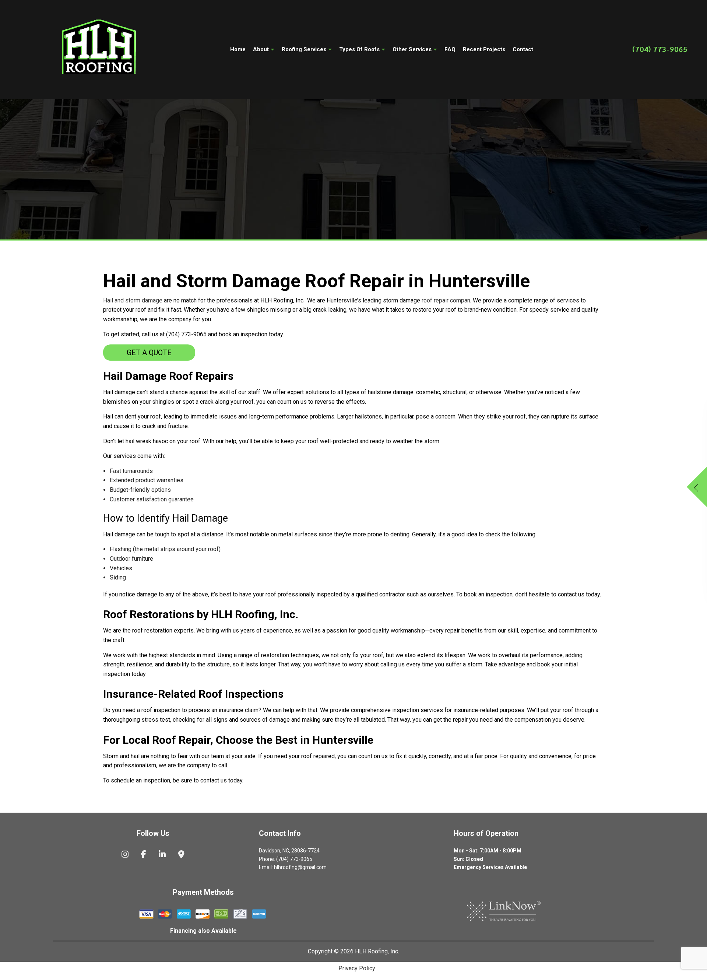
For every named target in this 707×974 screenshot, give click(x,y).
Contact (523, 49)
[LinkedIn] (162, 855)
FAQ (449, 49)
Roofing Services (304, 49)
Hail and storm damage (132, 300)
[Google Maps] (181, 855)
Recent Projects (484, 49)
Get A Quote (149, 352)
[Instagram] (125, 855)
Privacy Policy (356, 968)
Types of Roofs (359, 49)
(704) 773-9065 (659, 49)
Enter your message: (547, 506)
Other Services (412, 49)
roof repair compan (446, 300)
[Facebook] (144, 855)
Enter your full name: (547, 432)
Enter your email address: (552, 482)
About (261, 49)
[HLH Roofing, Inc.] (99, 48)
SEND (667, 557)
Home (238, 49)
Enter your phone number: (553, 457)
